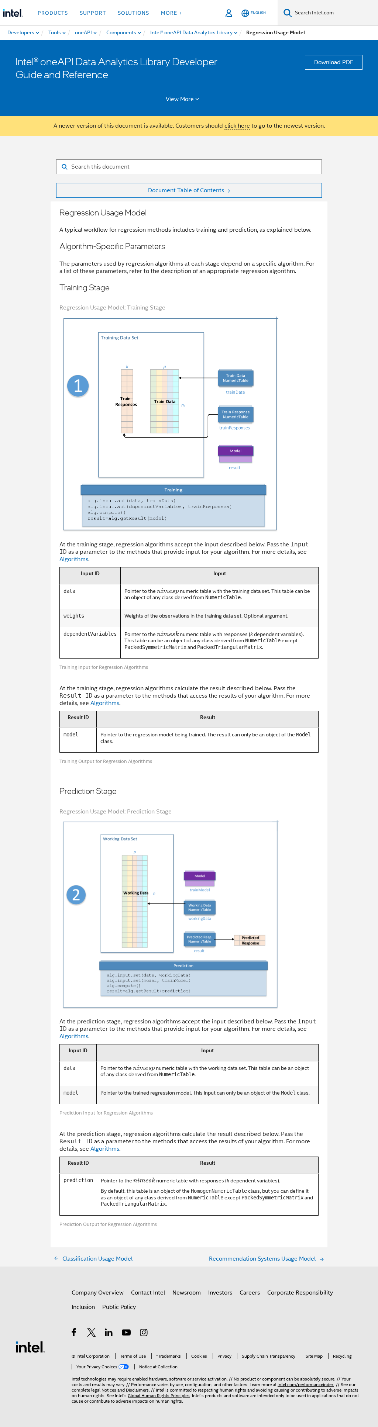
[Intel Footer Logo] (30, 1346)
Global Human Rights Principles (159, 1395)
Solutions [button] (133, 13)
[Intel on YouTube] (127, 1333)
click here (237, 125)
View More (180, 99)
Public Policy (119, 1307)
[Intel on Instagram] (144, 1333)
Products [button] (53, 13)
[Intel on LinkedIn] (109, 1333)
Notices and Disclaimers (125, 1390)
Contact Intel (148, 1292)
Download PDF (333, 62)
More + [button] (171, 13)
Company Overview (98, 1292)
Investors (220, 1292)
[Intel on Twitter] (91, 1333)
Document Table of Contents (186, 190)
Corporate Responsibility (300, 1292)
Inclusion (83, 1307)
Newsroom (186, 1292)
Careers (250, 1292)
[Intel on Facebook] (74, 1333)
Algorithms (73, 559)
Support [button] (93, 13)
